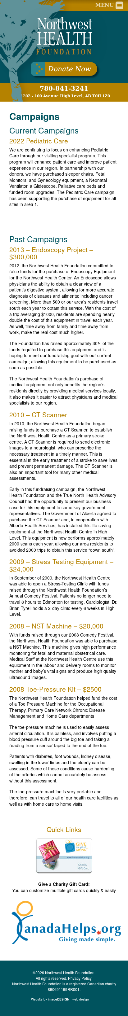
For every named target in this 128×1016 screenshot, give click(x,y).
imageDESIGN (68, 999)
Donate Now (69, 69)
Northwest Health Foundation (64, 36)
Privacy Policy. (80, 978)
